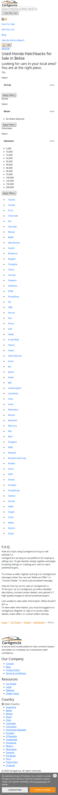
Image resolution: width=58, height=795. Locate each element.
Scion (11, 468)
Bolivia (9, 713)
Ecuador (10, 733)
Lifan (10, 398)
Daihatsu (12, 285)
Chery (11, 269)
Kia (9, 221)
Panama (10, 752)
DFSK (10, 291)
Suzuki (11, 501)
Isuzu (11, 361)
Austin (11, 248)
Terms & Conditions (16, 673)
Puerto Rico (12, 762)
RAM (10, 447)
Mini (10, 436)
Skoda (11, 479)
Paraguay (11, 755)
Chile (8, 720)
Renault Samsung (17, 458)
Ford (10, 210)
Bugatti (12, 258)
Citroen (12, 275)
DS (9, 301)
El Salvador (11, 736)
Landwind (13, 393)
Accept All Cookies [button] (42, 790)
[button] (55, 775)
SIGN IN (6, 48)
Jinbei (11, 377)
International (14, 355)
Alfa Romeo (14, 242)
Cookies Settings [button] (15, 790)
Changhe (12, 264)
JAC (9, 366)
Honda (11, 205)
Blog (4, 34)
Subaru (12, 495)
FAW (10, 307)
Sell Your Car (8, 29)
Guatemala (11, 739)
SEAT (10, 474)
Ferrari (11, 312)
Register (10, 690)
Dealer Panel (12, 693)
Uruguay (10, 765)
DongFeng (13, 296)
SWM (10, 506)
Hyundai (12, 226)
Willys (11, 522)
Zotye (11, 533)
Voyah (11, 511)
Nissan (11, 231)
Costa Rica (11, 726)
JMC (10, 382)
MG (10, 431)
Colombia (11, 723)
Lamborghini (14, 388)
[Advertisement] (30, 630)
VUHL (11, 517)
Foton (11, 323)
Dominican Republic (16, 729)
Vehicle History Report (13, 40)
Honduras (11, 742)
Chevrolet (13, 215)
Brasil (9, 716)
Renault (12, 452)
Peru (8, 758)
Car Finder (11, 683)
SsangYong (13, 490)
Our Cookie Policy (40, 782)
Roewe (11, 463)
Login (9, 687)
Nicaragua (11, 749)
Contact (10, 663)
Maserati (12, 420)
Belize (9, 710)
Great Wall (13, 339)
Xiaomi (11, 528)
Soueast (12, 485)
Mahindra (13, 409)
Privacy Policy (13, 670)
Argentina (11, 707)
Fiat (10, 318)
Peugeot (12, 441)
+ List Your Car (10, 12)
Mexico (9, 746)
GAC (10, 328)
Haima (11, 345)
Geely (11, 334)
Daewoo (12, 280)
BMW (10, 237)
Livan (10, 404)
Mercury (12, 425)
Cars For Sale (8, 24)
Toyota (11, 199)
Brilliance (12, 253)
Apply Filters (9, 95)
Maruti (11, 415)
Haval (11, 350)
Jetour (11, 371)
